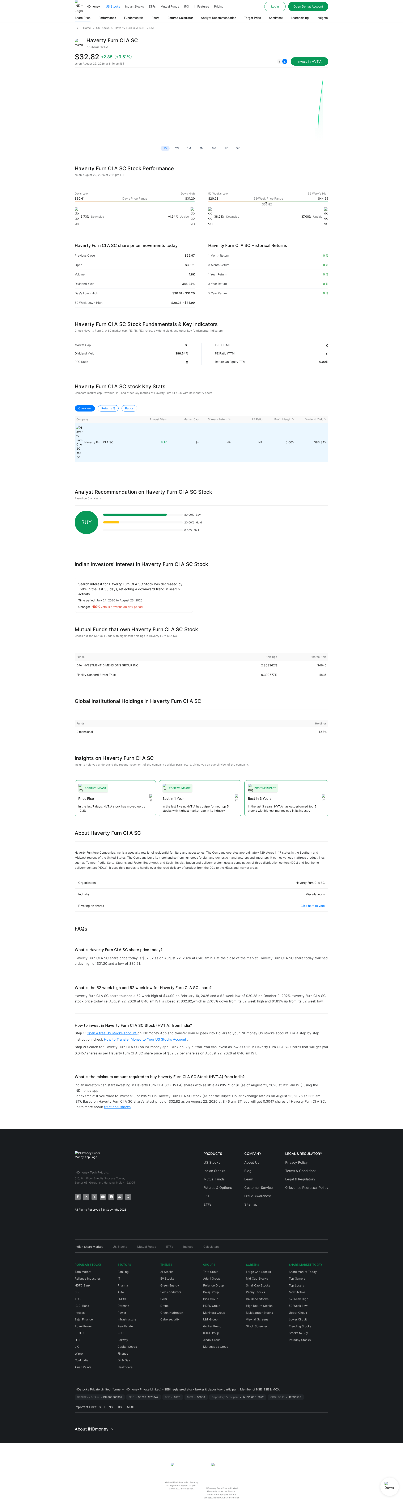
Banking (123, 1271)
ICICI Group (211, 1333)
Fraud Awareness (257, 1196)
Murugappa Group (215, 1346)
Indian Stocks (134, 6)
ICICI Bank (82, 1305)
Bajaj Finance (84, 1319)
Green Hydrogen (171, 1312)
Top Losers (296, 1285)
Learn (248, 1179)
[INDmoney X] (94, 1197)
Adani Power (83, 1326)
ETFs (152, 6)
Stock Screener (256, 1326)
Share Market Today (303, 1271)
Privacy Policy (296, 1162)
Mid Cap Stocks (257, 1278)
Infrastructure (127, 1319)
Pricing (219, 6)
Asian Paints (83, 1367)
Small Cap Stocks (258, 1285)
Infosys (80, 1312)
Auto (121, 1292)
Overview (84, 408)
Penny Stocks (255, 1292)
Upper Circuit (298, 1312)
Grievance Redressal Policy (306, 1187)
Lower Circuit (298, 1319)
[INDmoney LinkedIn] (86, 1197)
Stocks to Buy (298, 1333)
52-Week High (298, 1299)
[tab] (89, 1248)
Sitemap (250, 1204)
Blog (247, 1171)
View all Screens (257, 1319)
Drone (164, 1305)
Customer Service (258, 1187)
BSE (120, 1407)
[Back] (78, 28)
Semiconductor (170, 1292)
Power (122, 1312)
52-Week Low (298, 1305)
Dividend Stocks (257, 1299)
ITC (77, 1340)
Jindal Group (212, 1340)
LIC (77, 1346)
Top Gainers (297, 1278)
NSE (111, 1407)
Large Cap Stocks (258, 1271)
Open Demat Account (308, 6)
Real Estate (125, 1326)
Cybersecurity (170, 1319)
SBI (77, 1292)
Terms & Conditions (300, 1171)
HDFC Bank (82, 1285)
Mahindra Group (214, 1312)
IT (119, 1278)
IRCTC (79, 1333)
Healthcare (125, 1367)
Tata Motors (83, 1271)
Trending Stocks (300, 1326)
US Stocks (113, 6)
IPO (186, 6)
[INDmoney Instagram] (111, 1197)
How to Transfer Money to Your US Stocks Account (145, 1039)
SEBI (102, 1407)
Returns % (108, 408)
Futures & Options (218, 1187)
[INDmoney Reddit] (120, 1197)
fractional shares (117, 1107)
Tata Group (211, 1271)
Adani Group (211, 1278)
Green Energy (169, 1285)
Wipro (79, 1353)
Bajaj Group (211, 1292)
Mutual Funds (170, 6)
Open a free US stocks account (112, 1033)
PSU (120, 1333)
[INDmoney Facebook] (78, 1197)
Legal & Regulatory (300, 1179)
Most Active (297, 1292)
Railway (123, 1340)
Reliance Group (213, 1285)
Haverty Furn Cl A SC (98, 442)
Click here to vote (313, 905)
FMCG (122, 1299)
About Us (251, 1162)
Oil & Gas (124, 1360)
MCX (130, 1407)
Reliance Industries (88, 1278)
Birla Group (210, 1299)
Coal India (81, 1360)
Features (203, 6)
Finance (123, 1353)
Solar (163, 1299)
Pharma (123, 1285)
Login (275, 6)
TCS (78, 1299)
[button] (282, 61)
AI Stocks (166, 1271)
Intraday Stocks (300, 1340)
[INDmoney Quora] (128, 1197)
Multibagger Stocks (259, 1312)
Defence (123, 1305)
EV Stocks (167, 1278)
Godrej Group (212, 1326)
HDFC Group (211, 1305)
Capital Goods (127, 1346)
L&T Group (210, 1319)
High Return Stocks (259, 1305)
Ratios (129, 408)
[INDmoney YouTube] (103, 1197)
